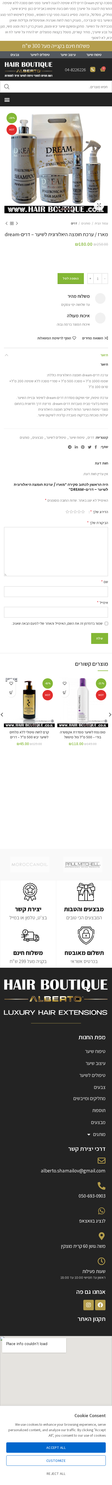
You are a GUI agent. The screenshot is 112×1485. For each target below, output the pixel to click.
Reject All (56, 1473)
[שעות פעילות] (101, 1261)
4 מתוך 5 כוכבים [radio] (71, 512)
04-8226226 (75, 70)
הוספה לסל (71, 278)
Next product (6, 223)
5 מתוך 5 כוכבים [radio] (67, 512)
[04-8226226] (92, 69)
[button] (7, 99)
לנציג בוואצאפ (92, 1221)
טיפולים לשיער (40, 54)
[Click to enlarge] (99, 205)
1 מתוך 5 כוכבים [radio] (83, 512)
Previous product (17, 223)
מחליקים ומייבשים (89, 1098)
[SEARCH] (7, 87)
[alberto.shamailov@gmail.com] (101, 1161)
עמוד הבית (101, 223)
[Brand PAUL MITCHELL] (83, 864)
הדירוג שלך (99, 511)
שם (104, 581)
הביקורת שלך (97, 522)
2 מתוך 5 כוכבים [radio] (79, 512)
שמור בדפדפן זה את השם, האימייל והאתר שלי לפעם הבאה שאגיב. (57, 623)
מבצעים (37, 437)
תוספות (98, 1110)
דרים (74, 223)
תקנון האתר (91, 1318)
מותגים (85, 223)
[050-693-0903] (101, 1186)
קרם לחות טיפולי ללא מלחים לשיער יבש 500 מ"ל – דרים (29, 735)
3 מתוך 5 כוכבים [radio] (75, 512)
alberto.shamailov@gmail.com (73, 1170)
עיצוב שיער (68, 54)
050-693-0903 (92, 1196)
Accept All (56, 1447)
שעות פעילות (93, 1271)
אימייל (102, 602)
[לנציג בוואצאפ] (101, 1211)
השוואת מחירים (92, 338)
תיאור (104, 355)
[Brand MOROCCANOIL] (29, 864)
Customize (56, 1460)
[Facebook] (100, 1305)
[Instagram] (88, 1305)
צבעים (15, 54)
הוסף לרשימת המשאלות (54, 338)
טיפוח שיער (94, 54)
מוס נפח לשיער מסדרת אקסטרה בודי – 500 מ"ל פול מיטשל (82, 735)
